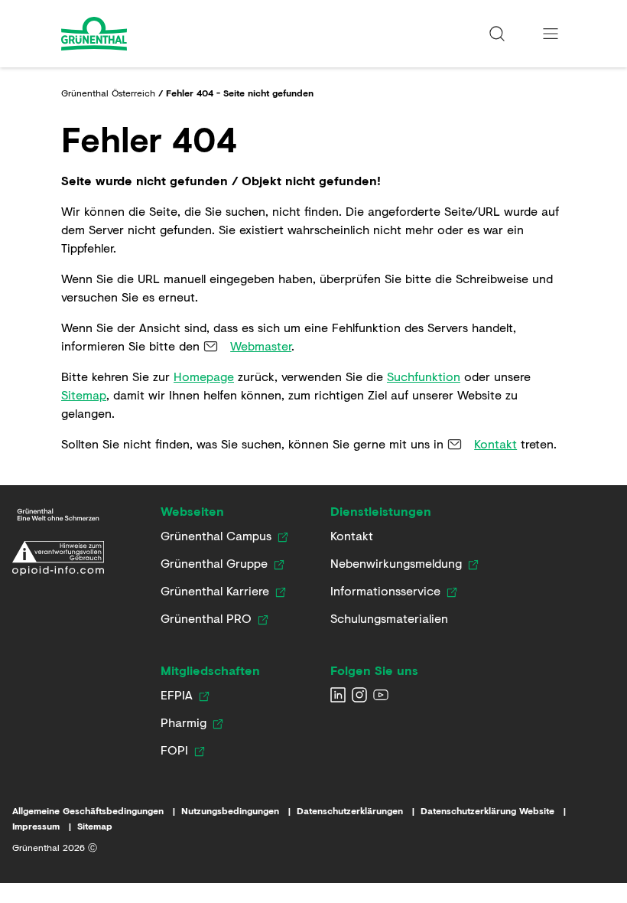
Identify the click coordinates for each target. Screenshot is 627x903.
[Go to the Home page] (135, 34)
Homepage (204, 376)
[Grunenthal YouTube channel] (380, 695)
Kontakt (495, 443)
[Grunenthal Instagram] (359, 695)
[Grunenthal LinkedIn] (338, 695)
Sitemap (83, 394)
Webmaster (260, 345)
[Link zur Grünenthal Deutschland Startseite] (58, 515)
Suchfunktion (423, 376)
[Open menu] (550, 33)
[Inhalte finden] (497, 33)
